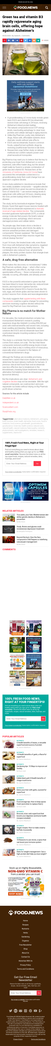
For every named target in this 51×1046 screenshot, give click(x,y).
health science (27, 426)
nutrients (41, 428)
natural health (7, 428)
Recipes (25, 925)
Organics (25, 941)
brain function (7, 421)
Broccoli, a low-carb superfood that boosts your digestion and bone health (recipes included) (31, 816)
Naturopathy (32, 428)
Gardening (26, 937)
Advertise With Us (25, 961)
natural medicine (20, 428)
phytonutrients (8, 430)
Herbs (25, 933)
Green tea (17, 426)
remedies (33, 430)
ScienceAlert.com (10, 407)
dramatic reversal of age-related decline (23, 209)
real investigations (21, 430)
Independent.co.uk (10, 402)
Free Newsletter (25, 945)
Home (25, 921)
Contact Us (25, 957)
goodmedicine (36, 423)
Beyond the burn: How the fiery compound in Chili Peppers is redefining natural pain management (32, 539)
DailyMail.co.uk (8, 398)
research (40, 430)
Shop (26, 949)
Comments (26, 36)
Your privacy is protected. (13, 472)
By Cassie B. (16, 36)
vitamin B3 (17, 433)
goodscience (7, 426)
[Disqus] (25, 583)
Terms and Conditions (25, 969)
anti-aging (44, 419)
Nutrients (25, 929)
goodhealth (25, 423)
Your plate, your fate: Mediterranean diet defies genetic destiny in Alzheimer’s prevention (32, 517)
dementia (27, 421)
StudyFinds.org (8, 411)
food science (15, 423)
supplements (7, 433)
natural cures (38, 426)
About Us (25, 953)
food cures (36, 421)
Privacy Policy (25, 965)
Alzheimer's (34, 419)
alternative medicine (22, 419)
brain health (18, 421)
